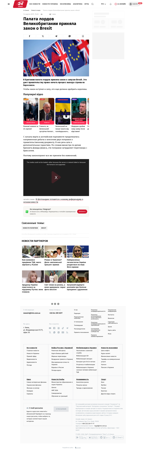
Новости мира (36, 10)
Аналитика (77, 4)
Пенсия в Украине (107, 367)
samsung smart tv (118, 437)
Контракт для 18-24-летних (85, 362)
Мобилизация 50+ (82, 356)
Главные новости (33, 350)
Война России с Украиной (62, 348)
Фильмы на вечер (33, 388)
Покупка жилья (81, 385)
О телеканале (78, 322)
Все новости (34, 4)
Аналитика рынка (82, 382)
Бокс (102, 382)
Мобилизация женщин (84, 359)
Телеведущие (78, 325)
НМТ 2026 (55, 390)
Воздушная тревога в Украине (62, 359)
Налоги (103, 364)
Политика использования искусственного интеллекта (96, 317)
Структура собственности (113, 322)
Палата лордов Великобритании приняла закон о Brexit (61, 10)
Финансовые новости (108, 356)
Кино (29, 379)
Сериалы (30, 394)
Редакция (77, 313)
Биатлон (104, 391)
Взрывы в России (58, 367)
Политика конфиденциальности (98, 310)
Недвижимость (82, 379)
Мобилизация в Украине (86, 348)
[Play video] (56, 58)
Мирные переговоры (59, 356)
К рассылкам (61, 409)
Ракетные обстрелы (58, 350)
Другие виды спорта (108, 394)
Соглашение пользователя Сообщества (95, 330)
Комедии (30, 391)
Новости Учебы (58, 379)
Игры (87, 4)
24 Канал (26, 10)
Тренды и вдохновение (84, 388)
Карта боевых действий (60, 353)
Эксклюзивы (65, 4)
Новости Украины (50, 4)
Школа (54, 387)
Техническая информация (112, 310)
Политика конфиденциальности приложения (98, 324)
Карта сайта (112, 330)
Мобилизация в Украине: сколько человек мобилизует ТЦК (86, 370)
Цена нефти (105, 350)
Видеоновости (32, 359)
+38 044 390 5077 (55, 313)
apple (93, 437)
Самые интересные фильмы (36, 382)
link (50, 328)
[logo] (20, 4)
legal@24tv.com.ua (100, 426)
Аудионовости (32, 362)
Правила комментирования (97, 335)
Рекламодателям (79, 329)
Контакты (111, 315)
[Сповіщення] (110, 4)
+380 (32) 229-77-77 (88, 423)
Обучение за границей (59, 396)
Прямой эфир (31, 356)
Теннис (103, 388)
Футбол (103, 385)
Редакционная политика (78, 317)
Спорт (103, 379)
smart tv (105, 437)
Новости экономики (109, 348)
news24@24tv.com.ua (31, 313)
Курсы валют (105, 353)
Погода (29, 365)
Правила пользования (81, 332)
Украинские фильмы (34, 385)
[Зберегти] (83, 36)
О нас (76, 310)
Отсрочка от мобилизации (85, 364)
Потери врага (56, 370)
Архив (110, 326)
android (81, 437)
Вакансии (111, 318)
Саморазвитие (57, 393)
